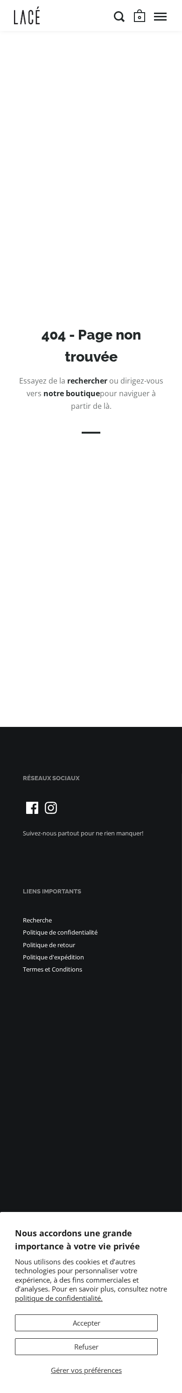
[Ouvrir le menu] (160, 16)
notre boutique (71, 393)
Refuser (86, 1346)
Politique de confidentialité (60, 932)
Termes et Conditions (52, 969)
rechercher (87, 381)
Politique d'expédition (53, 957)
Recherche (37, 920)
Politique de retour (49, 945)
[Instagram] (51, 808)
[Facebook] (32, 808)
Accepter (86, 1323)
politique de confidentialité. (59, 1298)
